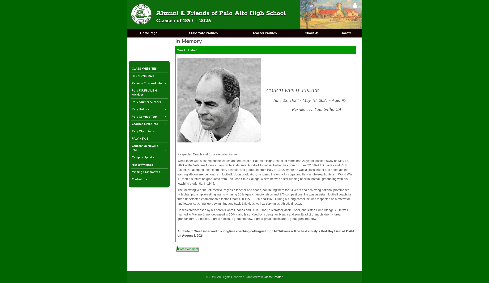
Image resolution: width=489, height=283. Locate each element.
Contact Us (139, 179)
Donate (346, 33)
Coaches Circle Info (145, 124)
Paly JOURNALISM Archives (144, 92)
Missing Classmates (146, 172)
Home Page (148, 33)
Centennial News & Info (145, 148)
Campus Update (143, 157)
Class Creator (273, 277)
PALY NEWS (140, 139)
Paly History (140, 109)
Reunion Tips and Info (147, 83)
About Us (312, 33)
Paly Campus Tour (144, 117)
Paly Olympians (143, 131)
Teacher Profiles (265, 33)
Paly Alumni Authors (146, 102)
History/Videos (142, 165)
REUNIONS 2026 (143, 76)
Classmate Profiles (203, 33)
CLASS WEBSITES (144, 69)
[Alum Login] (355, 5)
